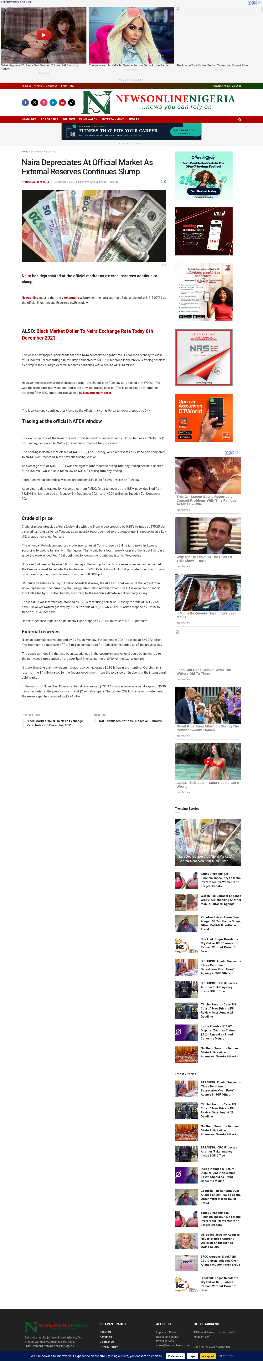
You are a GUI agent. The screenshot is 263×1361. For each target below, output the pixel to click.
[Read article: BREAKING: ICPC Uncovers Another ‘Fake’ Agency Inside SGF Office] (186, 989)
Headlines (29, 119)
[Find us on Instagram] (44, 102)
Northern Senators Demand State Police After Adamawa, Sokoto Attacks (220, 1052)
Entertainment (113, 119)
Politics (68, 119)
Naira (26, 276)
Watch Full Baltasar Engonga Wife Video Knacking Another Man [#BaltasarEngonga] (221, 900)
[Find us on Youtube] (62, 102)
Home (25, 151)
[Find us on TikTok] (71, 102)
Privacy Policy (67, 86)
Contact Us (52, 86)
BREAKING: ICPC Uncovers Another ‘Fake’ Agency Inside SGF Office (219, 987)
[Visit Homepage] (158, 102)
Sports (133, 119)
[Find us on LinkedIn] (53, 102)
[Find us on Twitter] (34, 102)
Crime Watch (88, 119)
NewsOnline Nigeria (37, 181)
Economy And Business (43, 151)
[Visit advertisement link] (131, 131)
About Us (26, 86)
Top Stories (49, 119)
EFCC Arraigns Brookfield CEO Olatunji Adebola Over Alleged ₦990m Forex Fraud (220, 1260)
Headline (112, 181)
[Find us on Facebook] (25, 102)
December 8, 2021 (64, 181)
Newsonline (30, 298)
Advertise (39, 86)
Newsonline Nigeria (97, 393)
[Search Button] (239, 119)
